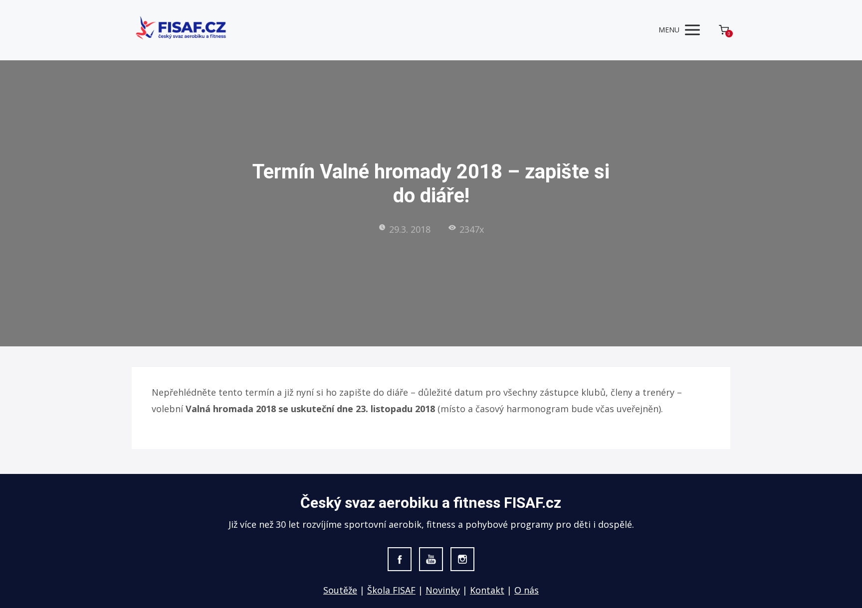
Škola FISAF (391, 590)
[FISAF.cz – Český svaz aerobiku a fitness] (181, 30)
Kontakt (487, 590)
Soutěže (340, 590)
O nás (526, 590)
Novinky (443, 590)
